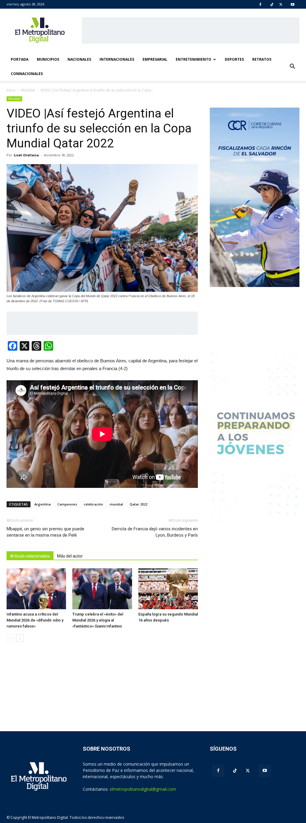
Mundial (14, 99)
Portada (19, 59)
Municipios (48, 59)
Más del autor (70, 556)
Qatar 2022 (138, 504)
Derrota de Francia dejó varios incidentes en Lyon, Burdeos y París (155, 532)
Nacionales (79, 59)
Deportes (234, 59)
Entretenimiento (193, 59)
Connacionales (27, 73)
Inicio (11, 90)
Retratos (261, 59)
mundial (116, 504)
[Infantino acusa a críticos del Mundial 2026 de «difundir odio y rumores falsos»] (36, 588)
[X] (280, 4)
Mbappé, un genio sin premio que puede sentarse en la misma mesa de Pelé (45, 532)
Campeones (67, 504)
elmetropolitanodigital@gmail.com (143, 789)
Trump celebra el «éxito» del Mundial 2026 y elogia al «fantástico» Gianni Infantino (97, 620)
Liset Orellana (26, 155)
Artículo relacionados (30, 556)
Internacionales (117, 59)
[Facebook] (260, 4)
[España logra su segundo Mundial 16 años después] (168, 588)
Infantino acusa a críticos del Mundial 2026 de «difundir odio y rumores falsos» (35, 620)
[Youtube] (292, 4)
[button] (292, 66)
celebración (93, 504)
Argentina (42, 504)
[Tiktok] (271, 4)
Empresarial (155, 59)
